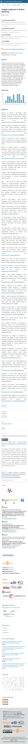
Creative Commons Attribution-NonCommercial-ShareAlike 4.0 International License (14, 443)
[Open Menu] (1, 1)
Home (2, 5)
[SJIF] (20, 584)
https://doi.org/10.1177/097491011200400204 (12, 135)
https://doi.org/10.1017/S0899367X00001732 (12, 370)
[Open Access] (18, 732)
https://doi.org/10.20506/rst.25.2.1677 (11, 357)
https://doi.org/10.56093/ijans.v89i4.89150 (14, 49)
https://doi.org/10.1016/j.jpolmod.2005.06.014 (13, 282)
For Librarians (5, 632)
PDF (5, 406)
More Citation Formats (8, 480)
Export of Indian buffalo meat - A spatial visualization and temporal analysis (12, 642)
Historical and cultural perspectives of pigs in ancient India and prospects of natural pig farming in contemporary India (13, 665)
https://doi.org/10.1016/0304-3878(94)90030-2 (13, 314)
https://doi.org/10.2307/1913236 (9, 214)
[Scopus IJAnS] (6, 584)
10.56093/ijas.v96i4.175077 (8, 547)
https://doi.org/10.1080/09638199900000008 (12, 293)
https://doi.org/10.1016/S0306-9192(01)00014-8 (13, 122)
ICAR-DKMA (22, 742)
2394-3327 (11, 569)
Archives (8, 5)
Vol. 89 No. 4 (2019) (16, 5)
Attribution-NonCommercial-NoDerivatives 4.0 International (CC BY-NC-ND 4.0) (13, 717)
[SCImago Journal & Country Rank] (11, 607)
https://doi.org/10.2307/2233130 (9, 271)
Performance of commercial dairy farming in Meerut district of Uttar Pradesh (13, 654)
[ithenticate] (17, 727)
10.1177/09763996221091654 (9, 518)
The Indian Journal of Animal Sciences (13, 1)
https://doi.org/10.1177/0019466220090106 (12, 392)
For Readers (5, 628)
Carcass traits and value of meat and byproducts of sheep (11, 659)
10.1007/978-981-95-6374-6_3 (9, 531)
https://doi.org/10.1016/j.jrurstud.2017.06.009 (13, 158)
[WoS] (13, 584)
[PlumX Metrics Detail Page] (9, 490)
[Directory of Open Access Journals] (6, 589)
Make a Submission (8, 555)
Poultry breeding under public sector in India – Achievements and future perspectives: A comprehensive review (13, 648)
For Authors (5, 630)
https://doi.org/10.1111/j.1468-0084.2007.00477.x (13, 401)
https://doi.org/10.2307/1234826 (16, 262)
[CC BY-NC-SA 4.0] (7, 732)
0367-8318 (10, 567)
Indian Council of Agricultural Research (14, 737)
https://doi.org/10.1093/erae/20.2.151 (11, 255)
